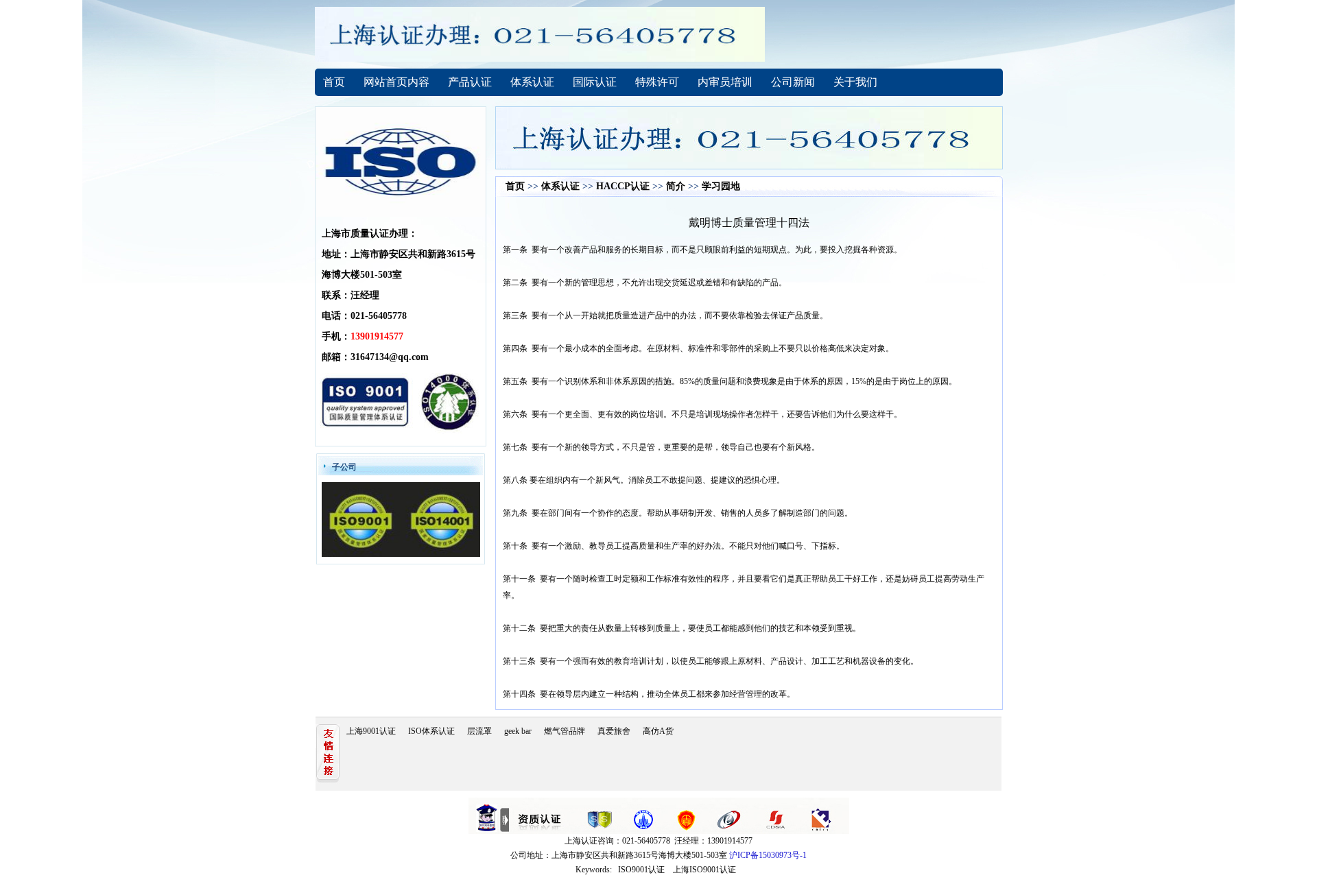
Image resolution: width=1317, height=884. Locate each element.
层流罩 (479, 731)
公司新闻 (793, 82)
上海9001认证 (371, 731)
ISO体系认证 (431, 731)
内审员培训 (725, 82)
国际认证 (595, 82)
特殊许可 (657, 82)
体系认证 (532, 82)
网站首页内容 (396, 82)
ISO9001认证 (641, 869)
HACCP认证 (623, 186)
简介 (675, 186)
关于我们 (855, 82)
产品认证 (470, 82)
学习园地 (721, 186)
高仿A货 (658, 731)
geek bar (518, 731)
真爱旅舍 (613, 731)
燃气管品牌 (564, 731)
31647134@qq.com (390, 357)
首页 (334, 82)
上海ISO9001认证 (704, 869)
